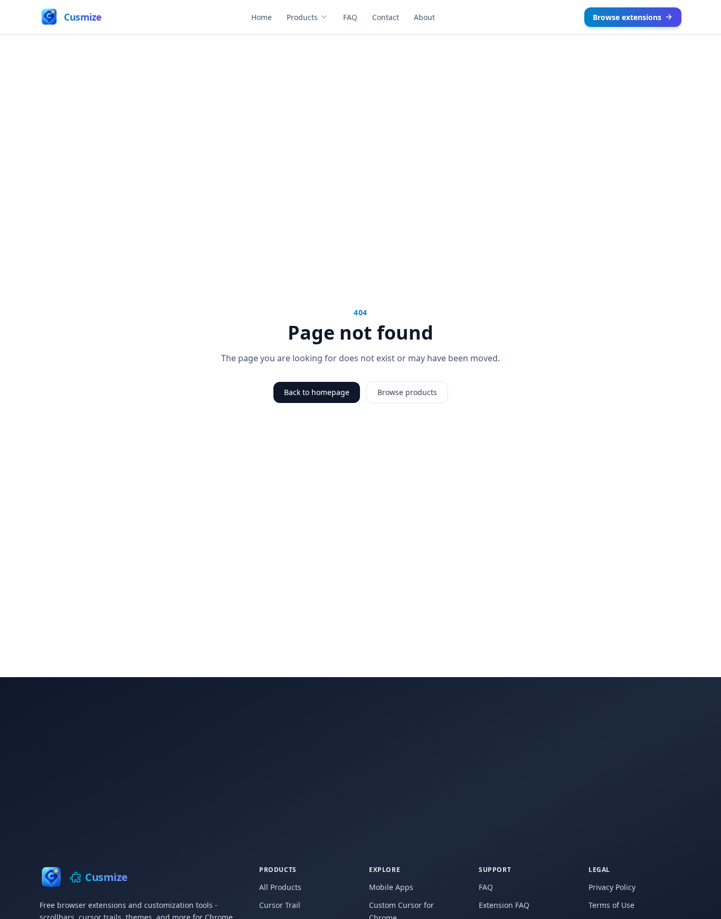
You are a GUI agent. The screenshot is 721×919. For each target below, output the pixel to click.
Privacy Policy (612, 887)
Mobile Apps (391, 887)
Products (302, 17)
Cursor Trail (279, 905)
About (424, 17)
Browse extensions (627, 17)
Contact (385, 17)
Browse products (407, 392)
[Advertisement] (360, 757)
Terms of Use (611, 905)
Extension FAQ (504, 905)
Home (261, 17)
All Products (280, 887)
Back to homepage (316, 392)
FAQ (350, 17)
